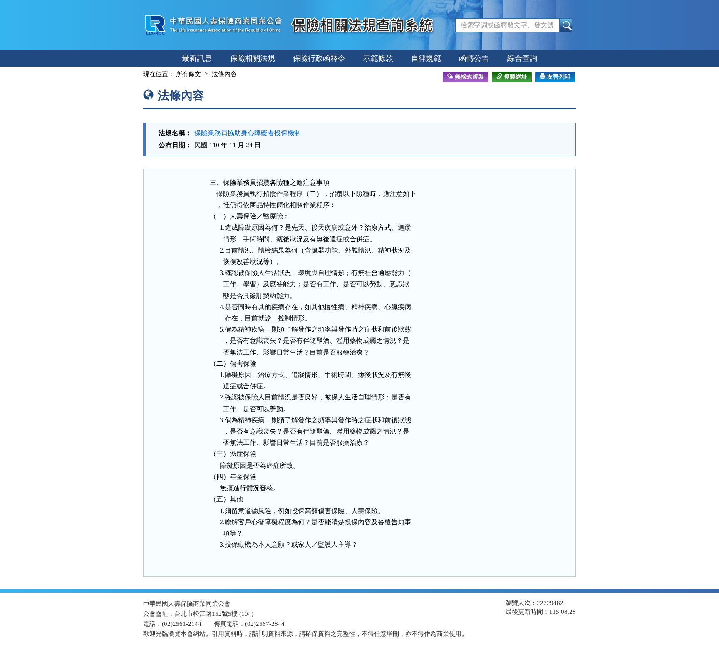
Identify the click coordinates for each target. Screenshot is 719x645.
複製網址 (515, 77)
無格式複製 (469, 77)
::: (135, 74)
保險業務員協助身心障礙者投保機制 (247, 132)
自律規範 (426, 58)
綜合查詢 (522, 58)
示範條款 (378, 58)
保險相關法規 (252, 58)
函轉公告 (474, 58)
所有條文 (188, 74)
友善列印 (558, 77)
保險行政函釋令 (319, 58)
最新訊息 (197, 58)
